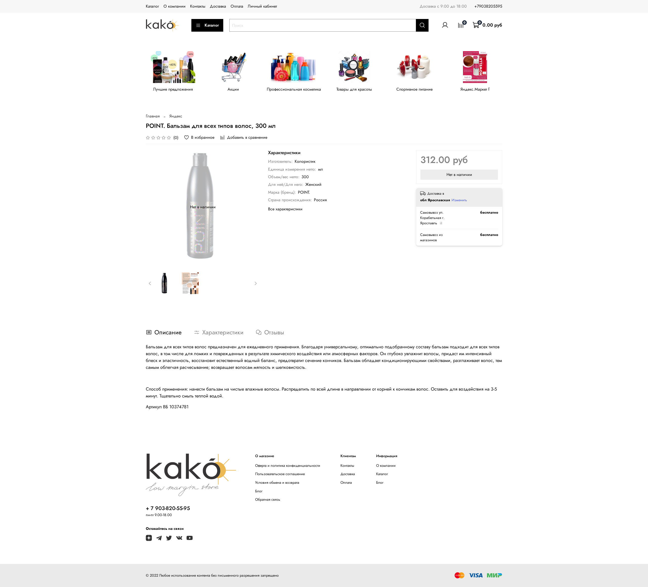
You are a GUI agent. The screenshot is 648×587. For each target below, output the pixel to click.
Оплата (237, 6)
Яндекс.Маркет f (475, 89)
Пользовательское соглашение (280, 473)
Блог (258, 491)
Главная (153, 116)
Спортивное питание (414, 89)
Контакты (197, 6)
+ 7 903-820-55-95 (168, 508)
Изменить (459, 200)
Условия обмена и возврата (277, 482)
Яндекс (175, 116)
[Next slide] (252, 207)
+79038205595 (488, 6)
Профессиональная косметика (294, 89)
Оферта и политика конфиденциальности (287, 465)
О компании (175, 6)
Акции (233, 89)
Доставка (218, 6)
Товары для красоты (354, 89)
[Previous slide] (154, 207)
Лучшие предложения (173, 89)
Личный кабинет (262, 6)
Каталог (152, 6)
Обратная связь (267, 499)
